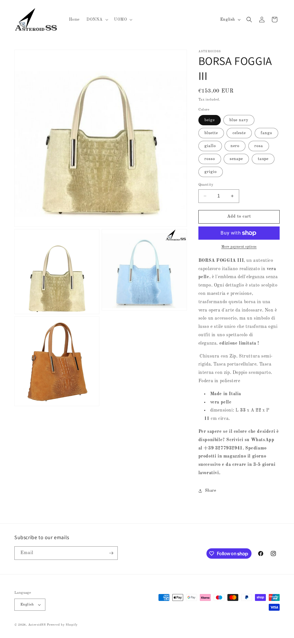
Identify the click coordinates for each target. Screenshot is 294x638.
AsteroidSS (37, 625)
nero (235, 146)
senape (236, 159)
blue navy (238, 120)
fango (266, 133)
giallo (210, 146)
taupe (263, 159)
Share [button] (210, 491)
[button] (97, 20)
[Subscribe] (111, 553)
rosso (209, 159)
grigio (210, 172)
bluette (211, 133)
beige (209, 120)
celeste (239, 133)
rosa (258, 146)
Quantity (206, 185)
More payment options (239, 247)
